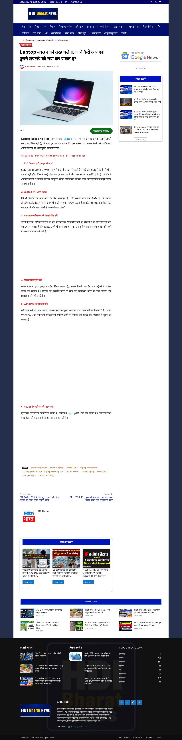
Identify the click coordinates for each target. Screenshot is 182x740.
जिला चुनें (82, 33)
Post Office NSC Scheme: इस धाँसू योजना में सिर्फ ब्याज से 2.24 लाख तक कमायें (49, 668)
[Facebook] (147, 2)
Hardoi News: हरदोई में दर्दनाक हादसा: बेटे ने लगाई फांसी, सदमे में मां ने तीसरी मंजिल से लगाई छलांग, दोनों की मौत (147, 115)
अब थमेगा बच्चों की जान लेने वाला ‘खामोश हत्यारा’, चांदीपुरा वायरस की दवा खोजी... (65, 572)
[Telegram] (56, 486)
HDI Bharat (31, 67)
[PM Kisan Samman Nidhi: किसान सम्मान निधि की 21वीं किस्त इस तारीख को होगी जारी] (27, 626)
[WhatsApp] (44, 486)
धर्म (46, 33)
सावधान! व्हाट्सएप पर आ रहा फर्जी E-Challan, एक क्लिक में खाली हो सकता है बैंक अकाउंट (98, 681)
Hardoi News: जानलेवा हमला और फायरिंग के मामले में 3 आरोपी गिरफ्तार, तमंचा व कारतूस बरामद (146, 129)
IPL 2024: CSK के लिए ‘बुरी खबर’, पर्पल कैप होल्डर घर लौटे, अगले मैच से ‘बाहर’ (39, 499)
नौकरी (123, 33)
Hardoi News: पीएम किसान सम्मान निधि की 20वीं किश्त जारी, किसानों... (97, 624)
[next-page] (28, 588)
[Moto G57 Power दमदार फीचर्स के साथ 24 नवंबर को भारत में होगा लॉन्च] (75, 656)
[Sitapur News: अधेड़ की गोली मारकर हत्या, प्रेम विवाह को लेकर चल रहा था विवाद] (126, 89)
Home (22, 40)
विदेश (37, 26)
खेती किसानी (134, 26)
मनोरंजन (25, 33)
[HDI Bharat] (22, 67)
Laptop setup (72, 467)
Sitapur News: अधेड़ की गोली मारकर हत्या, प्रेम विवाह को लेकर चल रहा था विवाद (146, 89)
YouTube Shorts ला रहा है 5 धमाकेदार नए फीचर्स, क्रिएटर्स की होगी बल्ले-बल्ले (95, 572)
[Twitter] (156, 2)
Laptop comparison (38, 467)
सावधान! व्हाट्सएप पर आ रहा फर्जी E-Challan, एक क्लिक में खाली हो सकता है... (36, 572)
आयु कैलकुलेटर (111, 33)
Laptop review (72, 471)
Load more (140, 139)
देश (29, 26)
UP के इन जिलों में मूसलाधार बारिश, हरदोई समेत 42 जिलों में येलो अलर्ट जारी (147, 100)
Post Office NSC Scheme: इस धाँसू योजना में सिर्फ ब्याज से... (97, 611)
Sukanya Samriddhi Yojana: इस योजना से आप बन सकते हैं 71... (147, 624)
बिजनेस (90, 26)
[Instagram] (151, 2)
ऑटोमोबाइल (56, 33)
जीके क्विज (69, 33)
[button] (159, 27)
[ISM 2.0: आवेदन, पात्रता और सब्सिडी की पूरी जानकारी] (27, 613)
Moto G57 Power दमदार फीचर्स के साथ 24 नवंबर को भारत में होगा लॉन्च (97, 654)
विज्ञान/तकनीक (65, 26)
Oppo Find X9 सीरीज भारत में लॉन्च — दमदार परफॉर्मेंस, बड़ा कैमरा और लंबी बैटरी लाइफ (97, 668)
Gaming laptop (87, 471)
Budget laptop (29, 475)
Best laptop (102, 471)
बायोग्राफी (96, 33)
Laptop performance (32, 471)
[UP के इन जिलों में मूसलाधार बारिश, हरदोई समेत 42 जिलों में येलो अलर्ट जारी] (126, 102)
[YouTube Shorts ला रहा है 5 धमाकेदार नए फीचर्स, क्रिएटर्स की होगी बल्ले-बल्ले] (96, 558)
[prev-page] (24, 588)
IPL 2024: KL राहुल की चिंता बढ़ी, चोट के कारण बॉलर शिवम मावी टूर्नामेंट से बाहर (91, 499)
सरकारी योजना (103, 26)
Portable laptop (56, 467)
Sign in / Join (56, 1)
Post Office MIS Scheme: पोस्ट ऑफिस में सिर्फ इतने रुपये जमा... (147, 611)
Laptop (68, 139)
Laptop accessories (88, 467)
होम (66, 1)
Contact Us (76, 1)
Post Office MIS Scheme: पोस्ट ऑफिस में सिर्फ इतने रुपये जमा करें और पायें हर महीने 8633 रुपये (47, 681)
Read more (28, 582)
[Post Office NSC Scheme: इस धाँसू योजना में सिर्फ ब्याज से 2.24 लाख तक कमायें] (76, 613)
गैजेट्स (78, 26)
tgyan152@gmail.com (77, 726)
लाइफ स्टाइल (119, 26)
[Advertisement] (66, 255)
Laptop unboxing (46, 475)
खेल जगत (37, 33)
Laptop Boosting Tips (53, 471)
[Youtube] (160, 2)
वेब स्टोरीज (148, 26)
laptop (72, 413)
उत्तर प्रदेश (48, 26)
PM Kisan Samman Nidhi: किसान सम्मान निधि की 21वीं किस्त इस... (47, 625)
